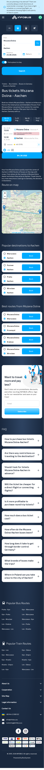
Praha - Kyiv (6, 609)
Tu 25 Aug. (17, 119)
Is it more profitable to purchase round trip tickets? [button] (19, 503)
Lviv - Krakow (6, 624)
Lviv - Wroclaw (7, 619)
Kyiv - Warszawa (28, 609)
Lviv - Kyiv (5, 669)
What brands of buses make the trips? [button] (19, 562)
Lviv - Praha (26, 624)
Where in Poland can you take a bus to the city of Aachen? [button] (20, 576)
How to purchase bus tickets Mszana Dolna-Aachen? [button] (19, 440)
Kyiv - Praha (6, 614)
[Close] (39, 7)
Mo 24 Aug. (6, 119)
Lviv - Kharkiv (26, 629)
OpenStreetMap (29, 232)
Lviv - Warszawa (28, 614)
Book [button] (31, 256)
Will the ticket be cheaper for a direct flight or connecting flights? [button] (20, 487)
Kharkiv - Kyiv (26, 660)
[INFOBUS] (21, 17)
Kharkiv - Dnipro (7, 665)
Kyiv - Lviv (5, 650)
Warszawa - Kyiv (28, 619)
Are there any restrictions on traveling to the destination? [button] (20, 454)
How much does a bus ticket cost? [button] (19, 517)
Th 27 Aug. (37, 119)
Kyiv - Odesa (26, 650)
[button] (22, 155)
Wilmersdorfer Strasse (32, 138)
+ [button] (5, 193)
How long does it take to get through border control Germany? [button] (19, 546)
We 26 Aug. (27, 119)
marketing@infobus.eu (14, 723)
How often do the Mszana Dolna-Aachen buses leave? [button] (19, 531)
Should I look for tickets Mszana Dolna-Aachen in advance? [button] (17, 470)
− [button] (5, 196)
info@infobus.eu (12, 720)
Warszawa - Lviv (8, 629)
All (9, 28)
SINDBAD (9, 144)
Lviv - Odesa (26, 665)
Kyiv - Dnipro (26, 655)
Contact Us (6, 708)
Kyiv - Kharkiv (6, 660)
